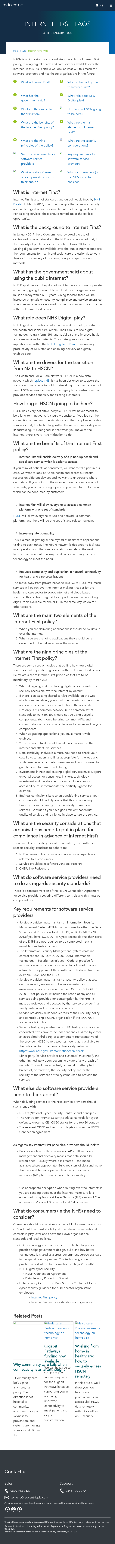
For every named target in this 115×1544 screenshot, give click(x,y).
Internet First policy (44, 1297)
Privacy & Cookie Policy (57, 1522)
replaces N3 (41, 380)
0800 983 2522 (20, 1490)
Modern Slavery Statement (83, 1522)
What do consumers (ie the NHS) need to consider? (83, 177)
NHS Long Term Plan (61, 344)
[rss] (19, 1510)
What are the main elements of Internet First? (81, 127)
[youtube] (13, 1510)
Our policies (103, 1522)
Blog (15, 51)
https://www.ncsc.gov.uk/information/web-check (51, 1051)
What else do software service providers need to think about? (38, 177)
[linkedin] (7, 1510)
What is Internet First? (35, 82)
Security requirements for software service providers (38, 159)
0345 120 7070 (76, 1490)
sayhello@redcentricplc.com (29, 1497)
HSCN (23, 51)
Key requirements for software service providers (82, 159)
